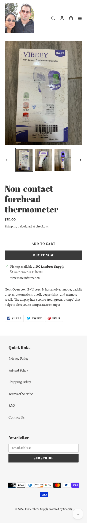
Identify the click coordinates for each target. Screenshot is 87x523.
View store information (25, 278)
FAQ (11, 405)
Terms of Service (20, 393)
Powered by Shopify (60, 509)
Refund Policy (18, 370)
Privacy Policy (18, 358)
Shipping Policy (19, 382)
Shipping (11, 226)
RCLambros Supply (36, 509)
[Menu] (79, 18)
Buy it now (43, 255)
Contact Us (16, 417)
